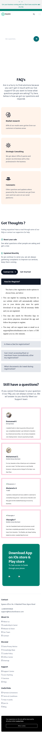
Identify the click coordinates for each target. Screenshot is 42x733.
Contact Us (8, 271)
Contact (6, 635)
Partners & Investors (10, 692)
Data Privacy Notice (10, 646)
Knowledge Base (9, 650)
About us (6, 621)
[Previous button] (22, 2)
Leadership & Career (10, 625)
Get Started (25, 271)
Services (6, 678)
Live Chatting (8, 675)
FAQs (5, 682)
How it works (8, 699)
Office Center (8, 657)
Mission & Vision (9, 628)
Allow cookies (21, 726)
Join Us (5, 703)
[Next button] (19, 2)
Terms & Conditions (10, 696)
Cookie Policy (8, 653)
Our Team (6, 632)
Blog (4, 706)
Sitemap (6, 660)
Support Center (8, 671)
